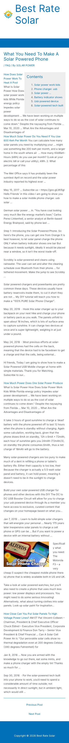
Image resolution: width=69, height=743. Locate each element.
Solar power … (42, 93)
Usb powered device (46, 101)
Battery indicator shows (48, 97)
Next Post (34, 713)
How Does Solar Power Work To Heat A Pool (13, 78)
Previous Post (34, 704)
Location (55, 728)
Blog (44, 728)
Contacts (24, 728)
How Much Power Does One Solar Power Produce (33, 383)
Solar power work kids (47, 84)
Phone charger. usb (45, 89)
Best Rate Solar (37, 14)
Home (12, 728)
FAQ (7, 65)
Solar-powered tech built (48, 105)
